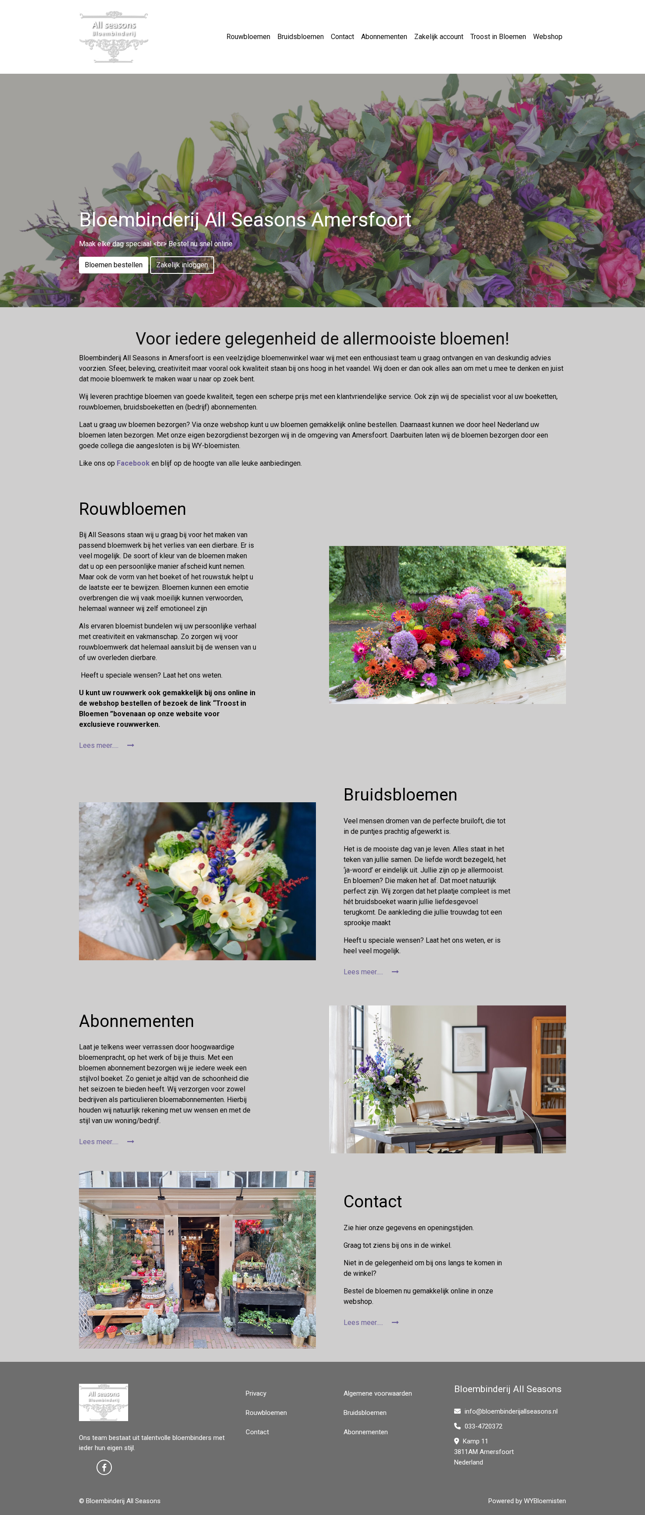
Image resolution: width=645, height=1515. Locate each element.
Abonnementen (384, 36)
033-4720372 (482, 1426)
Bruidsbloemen (300, 36)
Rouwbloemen (248, 36)
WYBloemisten (545, 1501)
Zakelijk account (438, 36)
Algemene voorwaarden (378, 1393)
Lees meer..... (99, 745)
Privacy (256, 1393)
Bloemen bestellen (114, 265)
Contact (342, 36)
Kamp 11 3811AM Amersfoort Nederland (484, 1451)
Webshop (548, 36)
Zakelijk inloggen (182, 265)
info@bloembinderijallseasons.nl (511, 1411)
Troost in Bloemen (498, 36)
